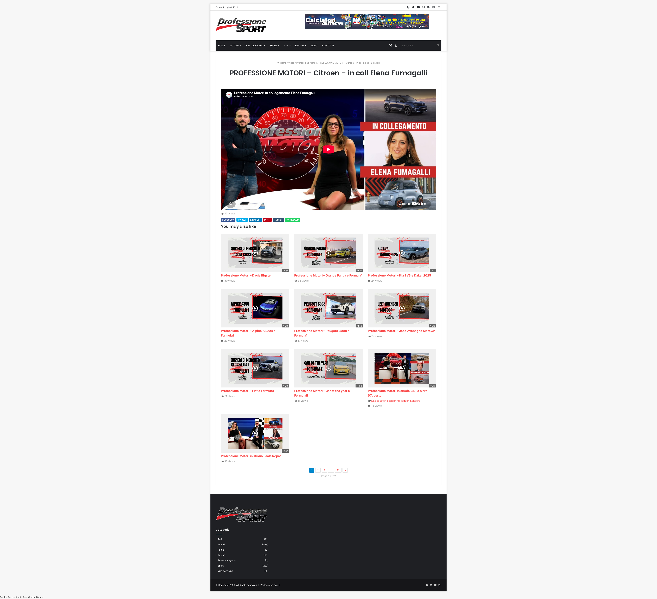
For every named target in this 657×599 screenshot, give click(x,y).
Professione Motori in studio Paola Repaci (251, 456)
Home (221, 45)
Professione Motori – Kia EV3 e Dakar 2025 (399, 275)
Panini (221, 549)
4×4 (286, 45)
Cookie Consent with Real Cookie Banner (22, 597)
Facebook (228, 219)
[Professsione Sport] (241, 25)
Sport (273, 45)
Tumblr (278, 219)
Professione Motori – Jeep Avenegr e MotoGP (401, 331)
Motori (234, 45)
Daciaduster (378, 400)
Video (314, 45)
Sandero (415, 400)
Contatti (328, 45)
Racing (299, 45)
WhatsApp (292, 219)
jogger (405, 400)
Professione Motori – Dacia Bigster (246, 275)
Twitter (242, 219)
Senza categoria (227, 560)
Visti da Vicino (254, 45)
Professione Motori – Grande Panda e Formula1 (328, 275)
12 (338, 470)
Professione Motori (306, 62)
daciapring (393, 400)
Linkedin (255, 219)
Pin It (267, 219)
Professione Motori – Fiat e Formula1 (247, 391)
